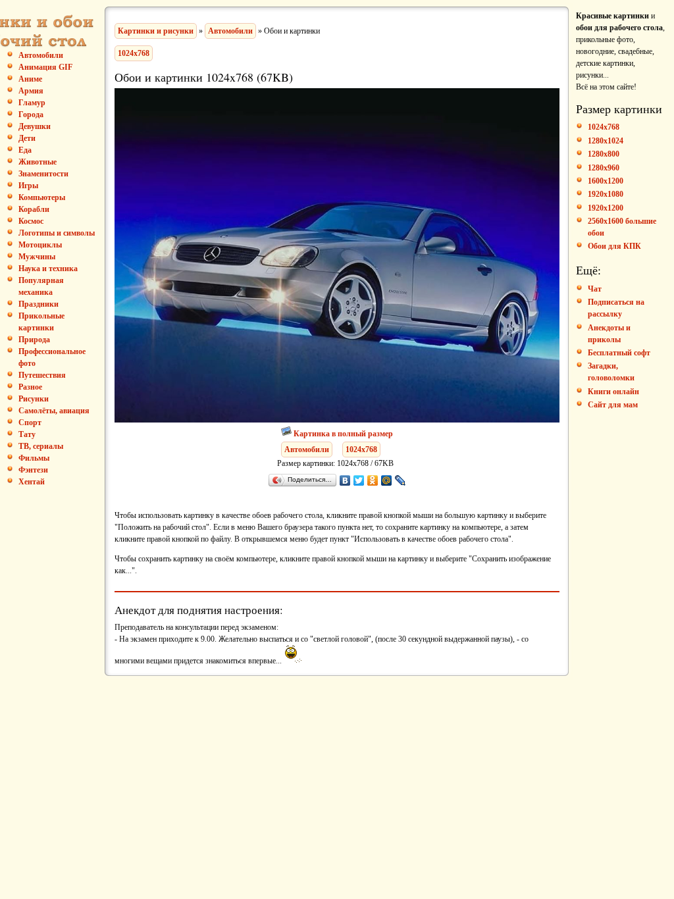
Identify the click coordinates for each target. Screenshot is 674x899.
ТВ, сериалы (40, 446)
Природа (34, 339)
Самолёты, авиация (54, 410)
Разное (30, 387)
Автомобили (230, 31)
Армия (30, 90)
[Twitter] (359, 480)
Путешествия (42, 375)
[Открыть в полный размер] (287, 433)
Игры (28, 185)
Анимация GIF (45, 67)
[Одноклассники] (373, 480)
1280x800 (603, 154)
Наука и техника (48, 268)
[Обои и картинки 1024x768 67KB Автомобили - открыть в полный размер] (337, 419)
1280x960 (603, 167)
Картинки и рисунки (156, 31)
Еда (25, 150)
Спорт (29, 422)
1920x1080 (605, 194)
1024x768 (133, 53)
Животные (37, 162)
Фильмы (33, 458)
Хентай (31, 481)
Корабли (33, 209)
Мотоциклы (40, 244)
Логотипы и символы (56, 233)
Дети (27, 138)
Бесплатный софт (619, 352)
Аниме (30, 79)
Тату (27, 434)
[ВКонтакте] (345, 480)
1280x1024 (605, 140)
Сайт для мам (613, 404)
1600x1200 (605, 181)
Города (30, 114)
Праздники (38, 304)
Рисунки (33, 398)
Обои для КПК (614, 246)
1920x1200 (605, 208)
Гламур (31, 102)
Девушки (34, 126)
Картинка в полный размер (343, 433)
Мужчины (36, 256)
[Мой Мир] (387, 480)
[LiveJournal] (400, 480)
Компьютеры (41, 197)
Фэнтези (33, 470)
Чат (595, 289)
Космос (30, 221)
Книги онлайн (613, 391)
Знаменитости (43, 173)
